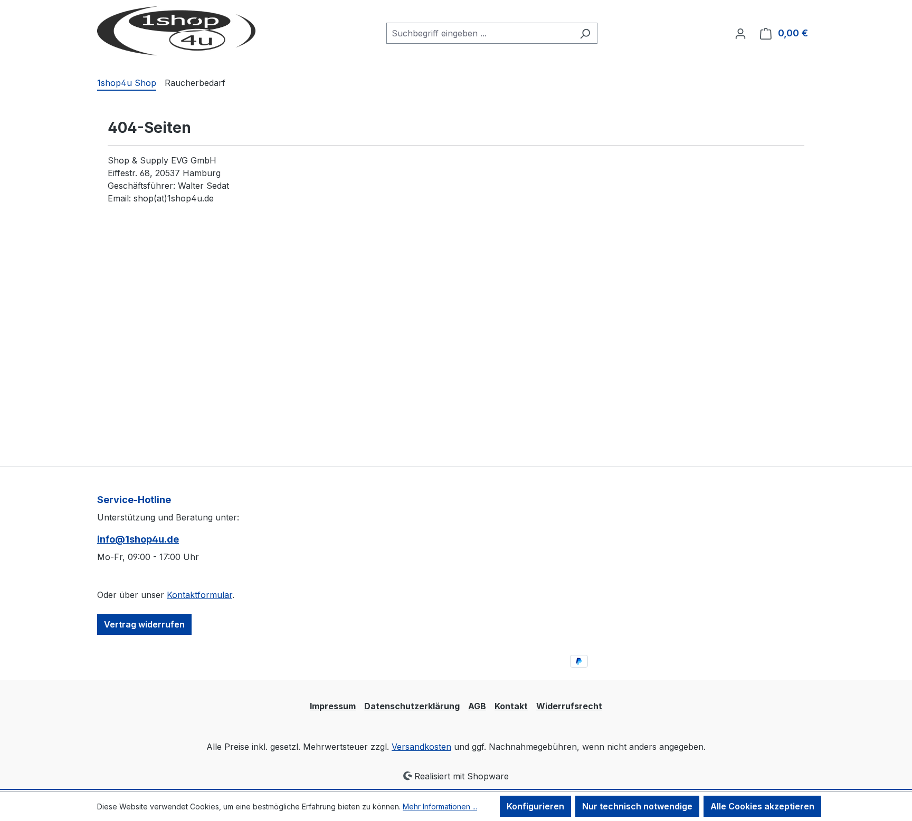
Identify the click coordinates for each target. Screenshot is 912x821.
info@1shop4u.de (138, 539)
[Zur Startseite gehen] (176, 30)
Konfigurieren (535, 806)
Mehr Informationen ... (440, 806)
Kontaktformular (199, 595)
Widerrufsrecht (569, 706)
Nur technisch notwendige (637, 806)
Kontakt (511, 706)
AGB (477, 706)
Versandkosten (421, 746)
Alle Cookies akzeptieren (762, 806)
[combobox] (479, 33)
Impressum (333, 706)
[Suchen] (585, 33)
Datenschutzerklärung (412, 706)
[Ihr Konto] (740, 33)
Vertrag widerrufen (144, 624)
